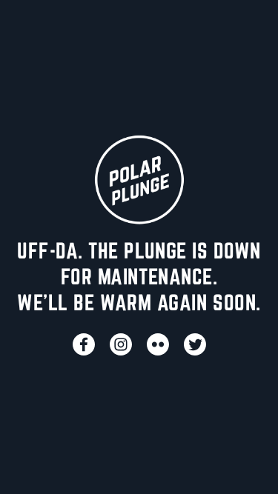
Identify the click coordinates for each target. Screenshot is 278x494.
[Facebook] (83, 344)
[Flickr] (157, 344)
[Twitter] (195, 344)
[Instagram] (120, 344)
